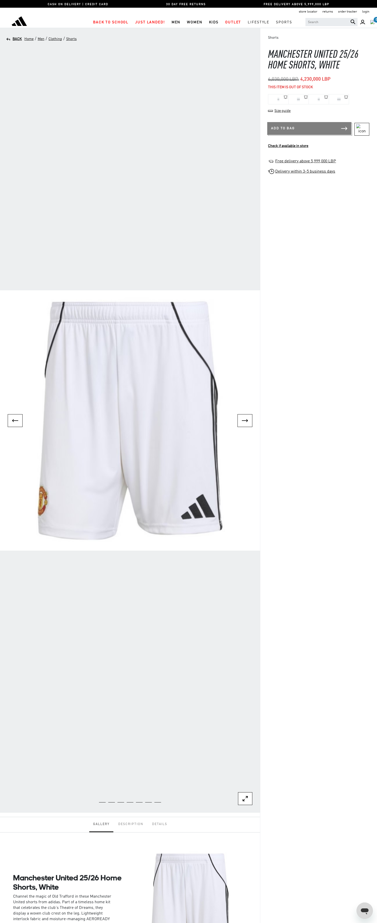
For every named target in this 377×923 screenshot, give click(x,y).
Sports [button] (284, 22)
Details (159, 824)
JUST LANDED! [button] (150, 22)
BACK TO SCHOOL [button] (110, 22)
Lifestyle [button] (258, 22)
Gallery (101, 824)
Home (29, 39)
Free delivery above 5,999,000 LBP (305, 161)
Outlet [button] (233, 22)
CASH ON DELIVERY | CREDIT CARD (78, 4)
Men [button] (176, 22)
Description (130, 824)
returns (327, 11)
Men (41, 39)
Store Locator (308, 11)
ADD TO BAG (283, 128)
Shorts (71, 39)
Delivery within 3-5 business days (305, 172)
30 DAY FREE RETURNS (186, 4)
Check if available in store (288, 146)
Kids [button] (214, 22)
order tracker (347, 11)
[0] (372, 22)
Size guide (282, 111)
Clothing (55, 39)
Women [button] (194, 22)
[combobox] (331, 22)
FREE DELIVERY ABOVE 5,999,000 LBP (296, 4)
